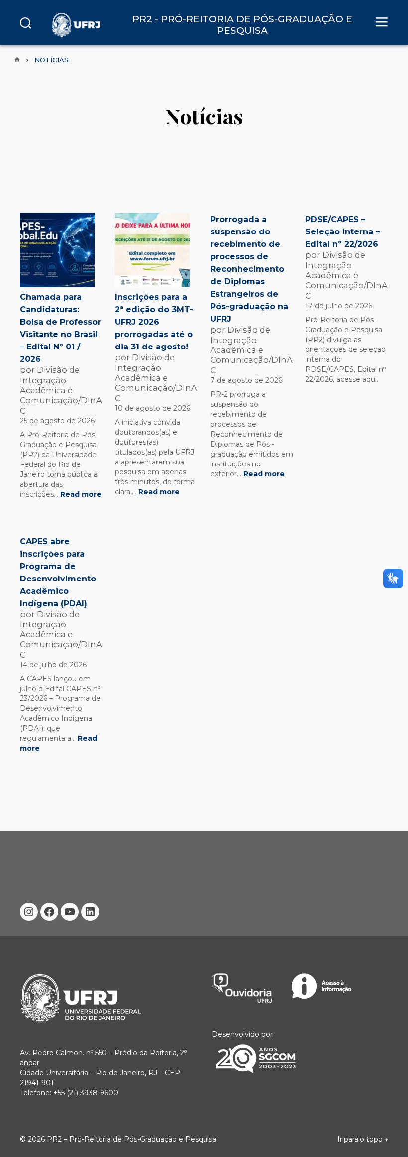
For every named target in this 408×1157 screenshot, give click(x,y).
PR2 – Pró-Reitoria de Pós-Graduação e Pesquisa (131, 1139)
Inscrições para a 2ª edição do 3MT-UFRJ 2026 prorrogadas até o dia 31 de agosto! (154, 321)
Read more (81, 494)
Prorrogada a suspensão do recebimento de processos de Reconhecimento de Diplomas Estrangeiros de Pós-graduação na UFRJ (249, 269)
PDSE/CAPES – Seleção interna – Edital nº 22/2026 (343, 232)
